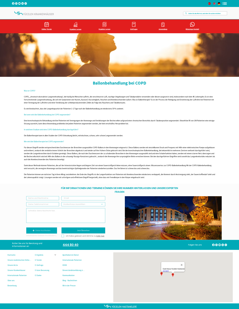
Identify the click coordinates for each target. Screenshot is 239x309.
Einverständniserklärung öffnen (74, 270)
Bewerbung (12, 285)
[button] (41, 230)
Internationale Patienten (17, 275)
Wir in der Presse (69, 285)
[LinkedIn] (22, 3)
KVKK (64, 265)
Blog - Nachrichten (69, 280)
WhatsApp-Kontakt (192, 29)
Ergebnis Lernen (75, 29)
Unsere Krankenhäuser (16, 270)
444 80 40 (70, 245)
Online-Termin (47, 29)
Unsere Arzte (12, 265)
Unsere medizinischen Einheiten (19, 260)
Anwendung (163, 29)
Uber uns (11, 280)
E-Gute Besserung (42, 270)
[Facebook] (13, 3)
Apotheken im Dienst (70, 255)
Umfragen (133, 29)
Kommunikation (68, 275)
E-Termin (38, 260)
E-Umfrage (39, 265)
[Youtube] (19, 3)
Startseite (11, 255)
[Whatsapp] (25, 3)
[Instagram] (16, 3)
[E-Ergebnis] (55, 254)
